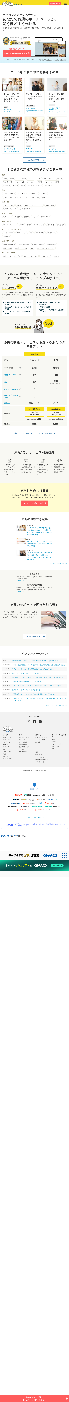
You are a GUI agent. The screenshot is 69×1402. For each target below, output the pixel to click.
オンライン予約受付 (11, 389)
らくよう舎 (52, 149)
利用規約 (54, 741)
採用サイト (41, 817)
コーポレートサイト (30, 817)
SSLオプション (7, 751)
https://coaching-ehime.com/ (57, 112)
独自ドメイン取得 (10, 375)
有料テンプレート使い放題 (11, 396)
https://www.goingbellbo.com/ (12, 151)
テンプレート (6, 742)
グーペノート (23, 749)
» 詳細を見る (20, 581)
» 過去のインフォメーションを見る (55, 705)
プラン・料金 (6, 740)
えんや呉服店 (8, 110)
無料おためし (54, 4)
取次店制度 (38, 755)
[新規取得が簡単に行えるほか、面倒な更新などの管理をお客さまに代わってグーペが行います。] (20, 375)
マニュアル (22, 740)
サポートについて (24, 737)
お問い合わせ (23, 744)
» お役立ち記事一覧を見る (58, 563)
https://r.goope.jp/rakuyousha (57, 151)
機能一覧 (5, 744)
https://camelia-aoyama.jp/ (33, 151)
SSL (5, 382)
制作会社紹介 (23, 751)
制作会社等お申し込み (41, 759)
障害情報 (37, 742)
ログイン (54, 749)
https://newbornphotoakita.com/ (34, 111)
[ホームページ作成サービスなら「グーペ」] (11, 4)
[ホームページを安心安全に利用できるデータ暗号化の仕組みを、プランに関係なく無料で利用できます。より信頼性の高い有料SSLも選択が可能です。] (20, 382)
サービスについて (8, 737)
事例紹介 (5, 754)
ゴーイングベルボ (9, 149)
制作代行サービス (24, 747)
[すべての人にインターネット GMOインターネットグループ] (30, 855)
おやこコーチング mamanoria (54, 109)
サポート (7, 403)
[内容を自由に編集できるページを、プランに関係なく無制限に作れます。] (20, 368)
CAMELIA (29, 149)
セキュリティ (55, 746)
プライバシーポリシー (58, 744)
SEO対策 (5, 756)
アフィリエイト (39, 757)
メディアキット (39, 762)
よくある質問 (23, 742)
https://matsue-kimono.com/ (11, 112)
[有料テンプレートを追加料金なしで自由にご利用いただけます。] (20, 396)
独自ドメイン (6, 749)
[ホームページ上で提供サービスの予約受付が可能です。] (20, 389)
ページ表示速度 (7, 759)
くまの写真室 (30, 108)
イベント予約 (6, 747)
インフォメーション (41, 737)
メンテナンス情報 (40, 740)
